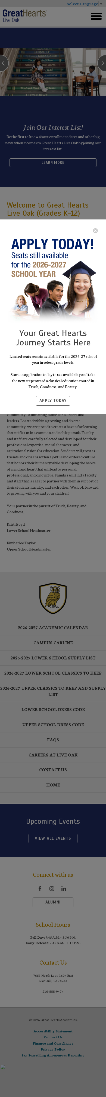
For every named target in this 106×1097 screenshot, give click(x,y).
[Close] (95, 231)
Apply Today (53, 400)
